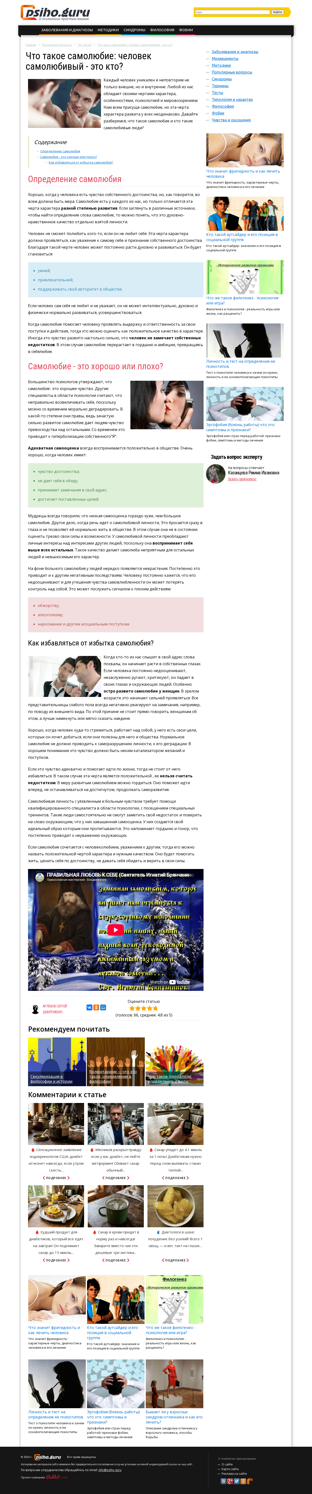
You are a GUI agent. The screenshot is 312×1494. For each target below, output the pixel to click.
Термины (220, 86)
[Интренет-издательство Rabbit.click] (57, 1477)
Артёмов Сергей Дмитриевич (55, 1009)
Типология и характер (232, 99)
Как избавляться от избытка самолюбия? (81, 162)
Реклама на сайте (234, 1474)
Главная (31, 45)
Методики (108, 30)
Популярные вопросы (57, 45)
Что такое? (85, 45)
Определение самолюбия (60, 151)
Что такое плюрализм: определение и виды (170, 1079)
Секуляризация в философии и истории (51, 1079)
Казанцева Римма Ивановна (253, 473)
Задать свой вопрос (242, 479)
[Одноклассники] (96, 1007)
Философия (162, 30)
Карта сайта (230, 1469)
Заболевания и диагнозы (67, 30)
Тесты (217, 92)
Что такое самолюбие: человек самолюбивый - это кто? (135, 45)
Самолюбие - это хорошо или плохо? (68, 157)
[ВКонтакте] (89, 1007)
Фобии (186, 30)
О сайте (227, 1464)
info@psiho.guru (109, 1470)
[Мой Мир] (103, 1007)
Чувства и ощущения (231, 120)
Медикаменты (225, 58)
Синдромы (134, 30)
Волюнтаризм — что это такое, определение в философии (113, 1076)
